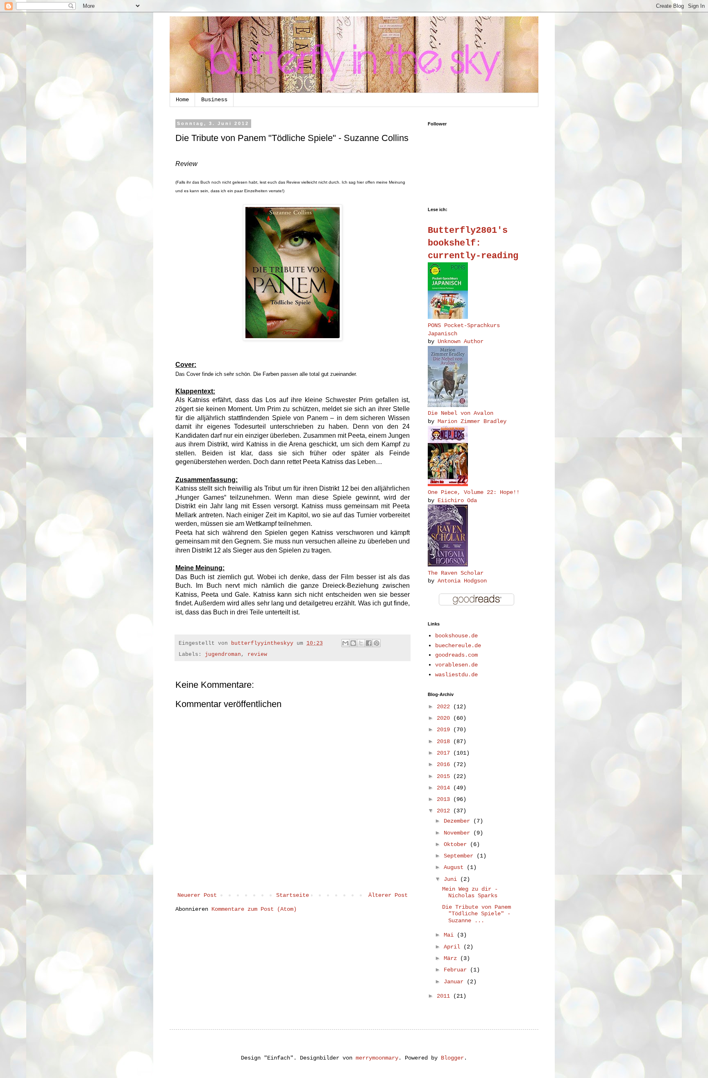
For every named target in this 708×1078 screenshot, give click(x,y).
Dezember (458, 821)
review (257, 654)
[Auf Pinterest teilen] (376, 643)
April (453, 947)
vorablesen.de (456, 665)
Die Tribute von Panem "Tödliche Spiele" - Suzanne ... (476, 914)
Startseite (292, 895)
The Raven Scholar (455, 573)
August (455, 867)
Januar (455, 981)
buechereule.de (458, 645)
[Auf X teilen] (361, 643)
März (452, 958)
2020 (445, 718)
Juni (452, 879)
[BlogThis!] (353, 643)
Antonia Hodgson (462, 581)
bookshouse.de (456, 635)
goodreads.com (456, 655)
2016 (445, 764)
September (460, 856)
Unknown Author (460, 341)
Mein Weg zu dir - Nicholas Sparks (470, 892)
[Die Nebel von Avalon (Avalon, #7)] (448, 405)
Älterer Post (388, 895)
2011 (445, 996)
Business (214, 99)
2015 (445, 776)
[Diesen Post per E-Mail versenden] (345, 643)
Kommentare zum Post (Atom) (254, 909)
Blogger (452, 1058)
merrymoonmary (377, 1058)
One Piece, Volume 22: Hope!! (474, 492)
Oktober (457, 844)
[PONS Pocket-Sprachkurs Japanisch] (448, 317)
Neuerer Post (197, 895)
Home (182, 99)
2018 (445, 741)
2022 (445, 706)
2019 (445, 729)
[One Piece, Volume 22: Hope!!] (448, 484)
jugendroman (223, 654)
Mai (450, 935)
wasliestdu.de (456, 674)
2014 (445, 788)
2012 (445, 810)
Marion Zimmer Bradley (472, 421)
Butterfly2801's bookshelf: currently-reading (473, 243)
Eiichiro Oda (457, 500)
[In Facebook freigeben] (369, 643)
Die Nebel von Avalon (460, 413)
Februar (457, 970)
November (458, 833)
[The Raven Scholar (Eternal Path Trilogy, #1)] (448, 565)
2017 (445, 753)
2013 (445, 799)
